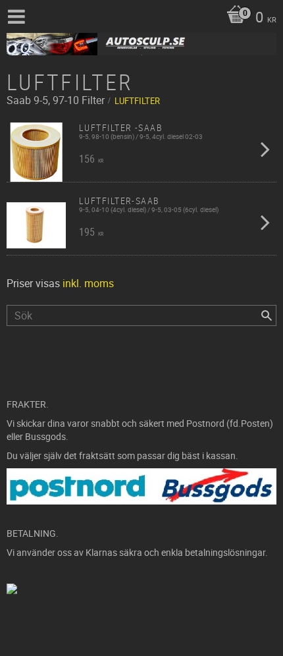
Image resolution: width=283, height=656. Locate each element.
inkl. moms (88, 283)
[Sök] (266, 315)
